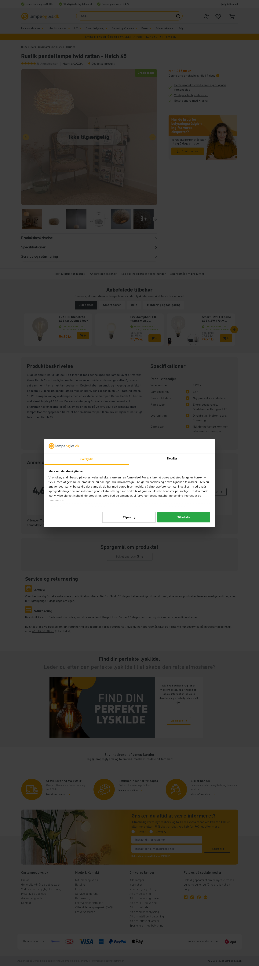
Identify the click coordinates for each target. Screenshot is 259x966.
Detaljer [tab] (172, 458)
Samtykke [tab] (86, 459)
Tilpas (127, 517)
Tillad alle (183, 517)
